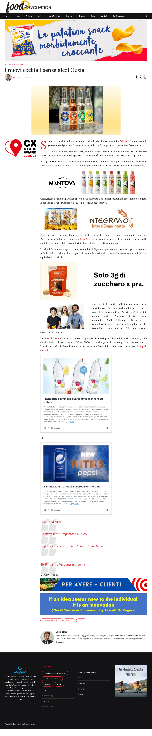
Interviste (69, 16)
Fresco (80, 678)
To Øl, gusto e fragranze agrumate (62, 564)
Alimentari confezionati (87, 672)
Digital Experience (52, 679)
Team (17, 16)
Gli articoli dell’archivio (54, 673)
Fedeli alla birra (50, 522)
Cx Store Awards (119, 16)
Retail (93, 16)
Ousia (81, 620)
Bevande (8, 65)
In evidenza (18, 65)
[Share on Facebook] (136, 77)
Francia (69, 620)
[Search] (146, 16)
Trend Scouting (54, 16)
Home (7, 16)
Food (59, 684)
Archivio (29, 16)
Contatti (104, 16)
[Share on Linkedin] (144, 77)
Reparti (82, 16)
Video (40, 16)
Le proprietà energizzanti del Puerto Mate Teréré (72, 546)
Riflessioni (45, 701)
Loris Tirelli (16, 77)
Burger (47, 684)
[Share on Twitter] (140, 77)
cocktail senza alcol (51, 620)
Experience (82, 683)
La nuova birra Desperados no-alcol (63, 534)
